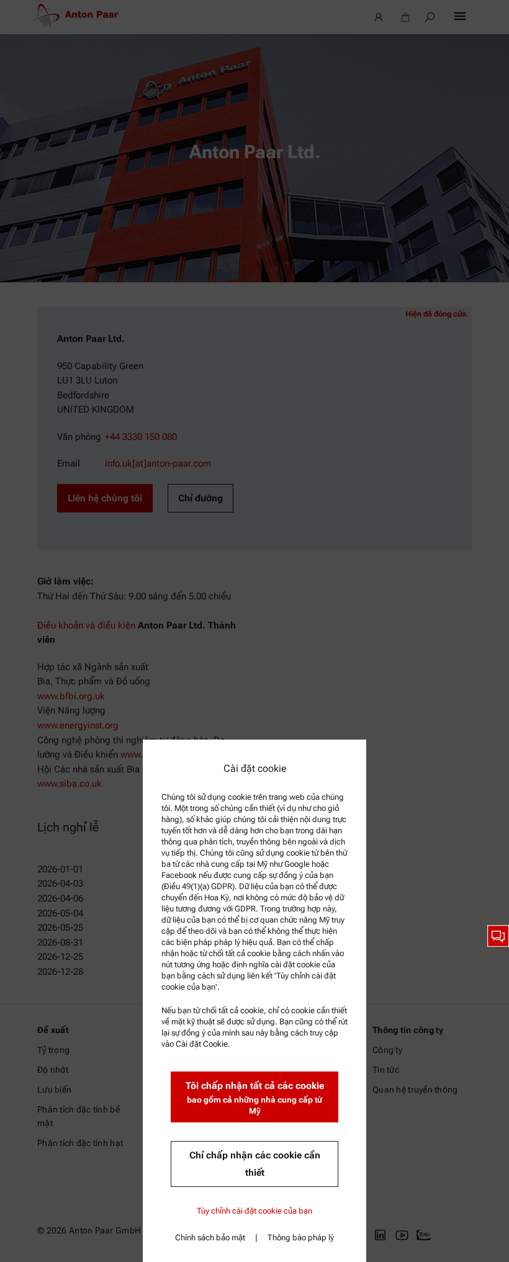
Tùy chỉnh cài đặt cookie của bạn (254, 1210)
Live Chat (498, 936)
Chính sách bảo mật (210, 1237)
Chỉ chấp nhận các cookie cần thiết (254, 1164)
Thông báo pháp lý (301, 1237)
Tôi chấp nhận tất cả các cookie (255, 1098)
